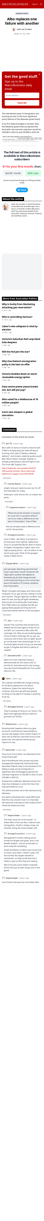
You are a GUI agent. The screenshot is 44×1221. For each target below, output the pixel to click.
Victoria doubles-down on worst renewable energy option (19, 375)
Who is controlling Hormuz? (17, 316)
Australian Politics (22, 13)
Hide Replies (7, 478)
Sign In (35, 4)
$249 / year (33, 173)
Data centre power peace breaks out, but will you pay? (20, 388)
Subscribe (22, 103)
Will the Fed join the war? (16, 351)
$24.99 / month (13, 173)
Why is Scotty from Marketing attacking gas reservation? (18, 306)
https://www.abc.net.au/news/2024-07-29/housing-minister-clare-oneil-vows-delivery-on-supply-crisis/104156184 (19, 471)
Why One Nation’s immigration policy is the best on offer (19, 363)
